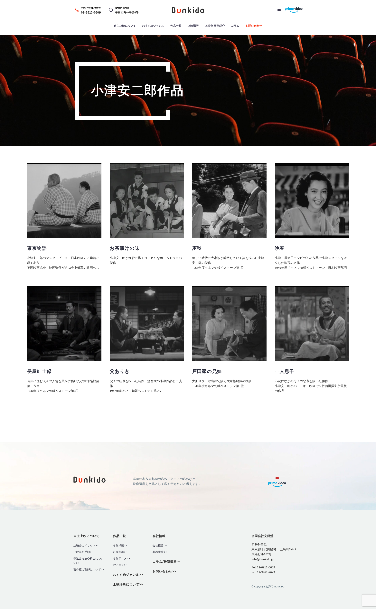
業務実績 (158, 552)
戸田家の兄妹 (207, 371)
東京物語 (37, 248)
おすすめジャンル (153, 25)
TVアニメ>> (120, 565)
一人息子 (285, 371)
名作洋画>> (120, 545)
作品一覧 (175, 25)
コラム (235, 25)
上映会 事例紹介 (215, 25)
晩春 (280, 248)
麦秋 (197, 248)
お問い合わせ (254, 25)
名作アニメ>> (121, 558)
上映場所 (193, 25)
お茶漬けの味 (125, 248)
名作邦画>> (120, 552)
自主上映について (125, 25)
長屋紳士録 (39, 371)
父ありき (120, 371)
